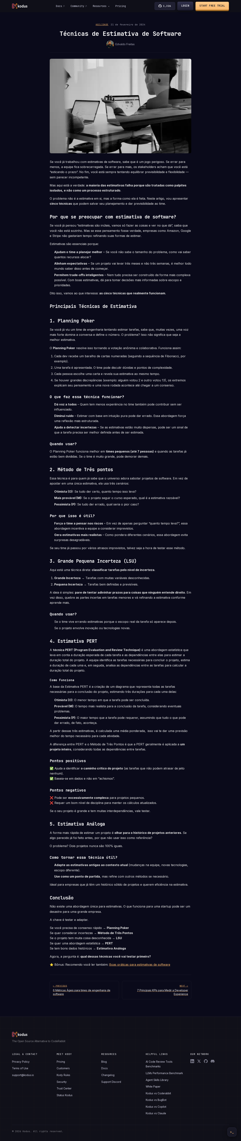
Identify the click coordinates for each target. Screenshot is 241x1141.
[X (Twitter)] (199, 1061)
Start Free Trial (212, 5)
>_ (232, 1132)
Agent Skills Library (157, 1079)
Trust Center (64, 1088)
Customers (63, 1068)
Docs (59, 6)
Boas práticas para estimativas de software (139, 964)
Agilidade (102, 24)
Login (185, 5)
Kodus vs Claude (156, 1113)
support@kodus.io (23, 1075)
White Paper (153, 1086)
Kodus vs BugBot (156, 1099)
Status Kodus (64, 1095)
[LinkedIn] (192, 1061)
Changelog (107, 1075)
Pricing (120, 6)
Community (77, 6)
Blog (104, 1061)
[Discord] (212, 1061)
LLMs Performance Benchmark (164, 1073)
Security (62, 1081)
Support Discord (111, 1081)
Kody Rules (63, 1075)
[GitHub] (206, 1061)
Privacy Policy (21, 1061)
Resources (101, 6)
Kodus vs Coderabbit (158, 1093)
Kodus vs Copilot (156, 1106)
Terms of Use (20, 1068)
